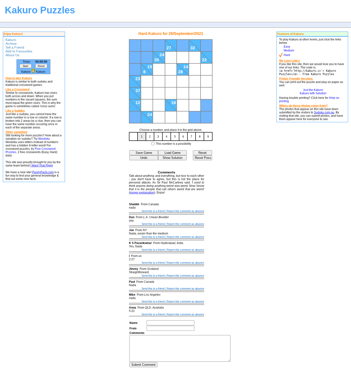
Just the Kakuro (313, 90)
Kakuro (10, 40)
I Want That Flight (41, 165)
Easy (287, 46)
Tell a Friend (14, 47)
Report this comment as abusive (185, 211)
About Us (12, 55)
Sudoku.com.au (324, 112)
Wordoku (44, 138)
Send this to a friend (153, 211)
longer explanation (142, 192)
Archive (11, 43)
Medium (289, 50)
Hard (287, 55)
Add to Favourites (18, 51)
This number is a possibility (173, 143)
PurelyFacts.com (43, 172)
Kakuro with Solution (313, 93)
